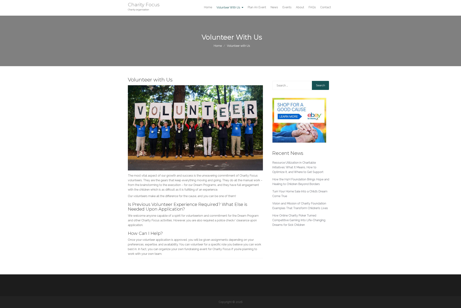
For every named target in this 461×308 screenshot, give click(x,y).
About (300, 7)
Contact (325, 7)
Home (208, 7)
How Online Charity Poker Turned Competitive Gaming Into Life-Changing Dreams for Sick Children (298, 220)
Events (287, 7)
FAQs (312, 7)
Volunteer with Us (228, 7)
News (274, 7)
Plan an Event (257, 7)
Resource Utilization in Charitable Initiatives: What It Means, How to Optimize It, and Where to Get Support (297, 167)
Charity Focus (144, 5)
